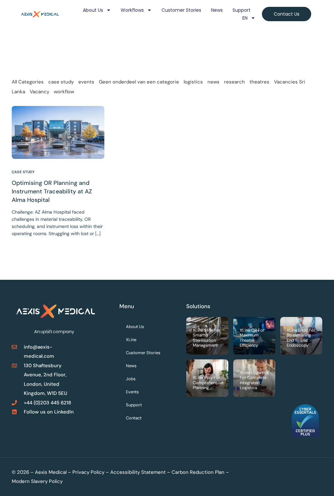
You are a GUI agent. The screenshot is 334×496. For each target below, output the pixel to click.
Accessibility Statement (138, 472)
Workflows (132, 10)
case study (61, 82)
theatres (259, 82)
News (217, 10)
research (234, 82)
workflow (64, 91)
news (213, 82)
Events (132, 392)
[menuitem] (248, 18)
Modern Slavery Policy (37, 481)
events (86, 82)
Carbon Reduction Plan (198, 472)
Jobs (131, 379)
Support (241, 10)
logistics (193, 82)
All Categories (28, 82)
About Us (93, 10)
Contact (134, 418)
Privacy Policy (88, 472)
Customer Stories (181, 10)
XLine (131, 339)
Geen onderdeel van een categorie (139, 82)
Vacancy (39, 91)
